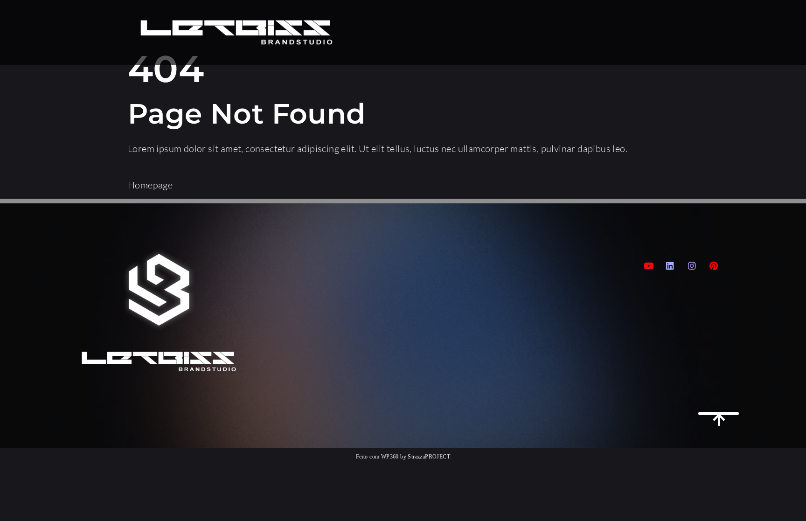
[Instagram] (692, 265)
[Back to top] (718, 413)
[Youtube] (649, 265)
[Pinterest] (714, 265)
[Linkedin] (670, 265)
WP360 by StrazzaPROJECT (415, 456)
